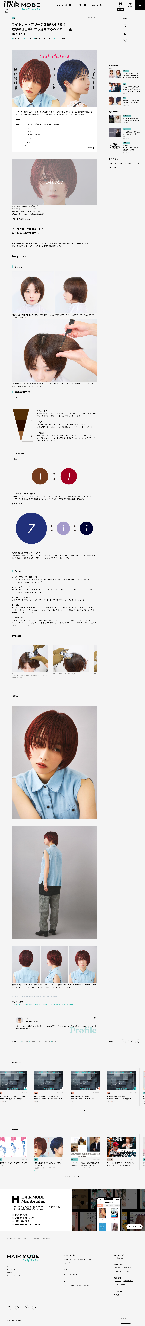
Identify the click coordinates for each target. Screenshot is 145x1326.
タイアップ (125, 70)
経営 (7, 1093)
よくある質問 (118, 1291)
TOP (7, 1238)
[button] (65, 1176)
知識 (124, 84)
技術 (124, 98)
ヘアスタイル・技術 (15, 1238)
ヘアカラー (17, 39)
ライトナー (48, 39)
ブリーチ (28, 39)
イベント (44, 1159)
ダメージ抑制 (60, 39)
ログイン (117, 1295)
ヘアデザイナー (127, 115)
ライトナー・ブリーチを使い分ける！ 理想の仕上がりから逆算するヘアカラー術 (42, 1004)
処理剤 (37, 39)
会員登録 (120, 9)
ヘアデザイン (126, 143)
